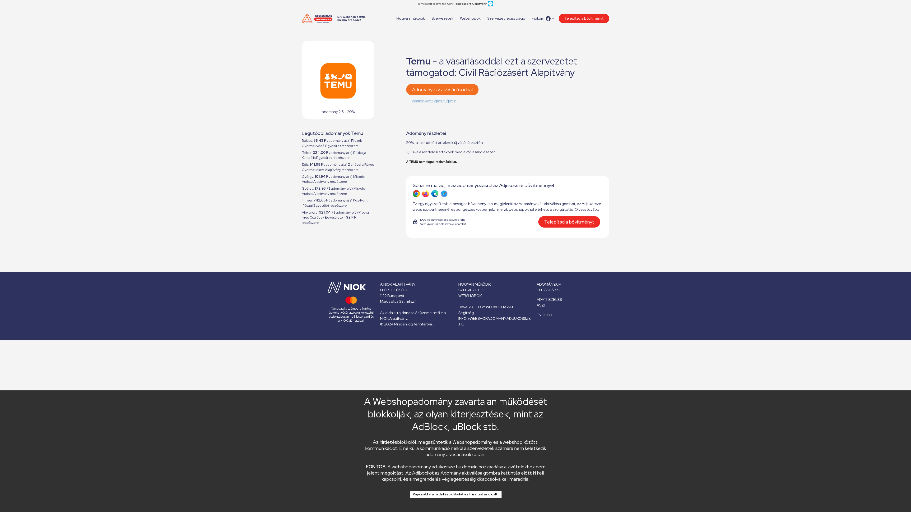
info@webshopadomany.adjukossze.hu (494, 321)
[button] (543, 18)
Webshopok (470, 18)
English (544, 314)
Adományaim (549, 284)
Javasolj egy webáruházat (486, 307)
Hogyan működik (410, 18)
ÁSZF (541, 305)
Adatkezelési (549, 299)
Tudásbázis (548, 290)
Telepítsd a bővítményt (584, 18)
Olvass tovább (587, 209)
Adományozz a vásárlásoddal (442, 90)
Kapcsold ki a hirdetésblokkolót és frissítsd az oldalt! (455, 494)
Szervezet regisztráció (506, 18)
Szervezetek (442, 18)
